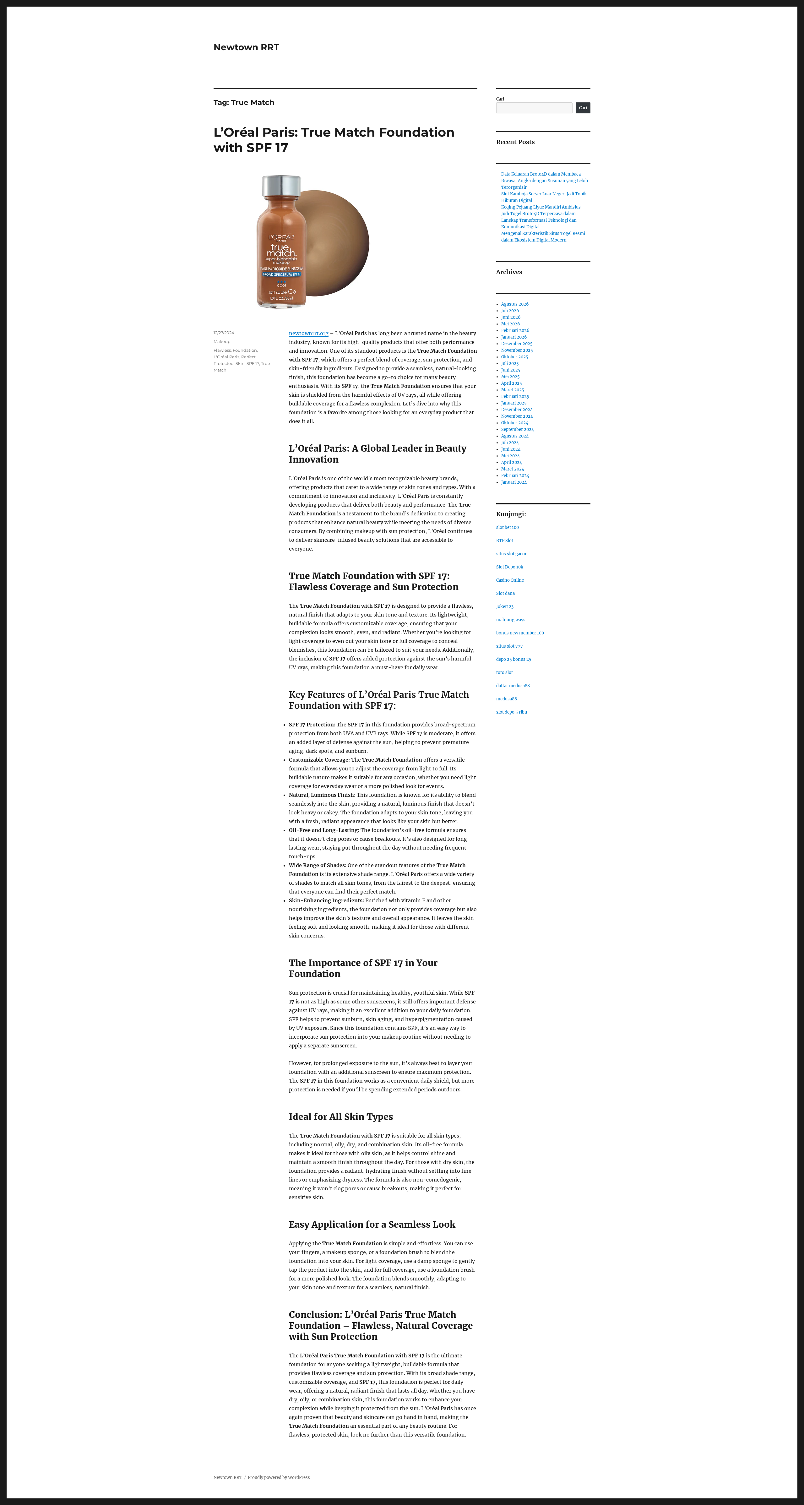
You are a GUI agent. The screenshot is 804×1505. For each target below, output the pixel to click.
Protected (224, 363)
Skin (240, 363)
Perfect (248, 356)
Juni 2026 (511, 317)
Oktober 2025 (514, 357)
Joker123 (504, 606)
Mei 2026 (510, 324)
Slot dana (505, 593)
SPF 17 (253, 363)
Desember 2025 (517, 343)
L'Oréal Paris (226, 356)
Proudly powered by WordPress (279, 1477)
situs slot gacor (511, 554)
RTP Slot (504, 540)
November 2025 (517, 350)
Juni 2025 (510, 370)
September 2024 (517, 429)
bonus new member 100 (520, 633)
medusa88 (506, 699)
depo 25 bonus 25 (513, 659)
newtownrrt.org (309, 333)
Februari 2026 (515, 330)
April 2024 (511, 462)
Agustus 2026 (515, 304)
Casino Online (510, 580)
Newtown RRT (246, 47)
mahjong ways (510, 619)
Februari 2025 (515, 396)
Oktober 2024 (514, 423)
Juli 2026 (510, 310)
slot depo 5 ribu (511, 712)
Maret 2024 (512, 469)
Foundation (245, 350)
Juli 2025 (510, 363)
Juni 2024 (510, 449)
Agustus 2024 (515, 436)
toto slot (504, 672)
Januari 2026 (514, 337)
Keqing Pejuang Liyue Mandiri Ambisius (541, 207)
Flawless (222, 350)
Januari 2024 (514, 482)
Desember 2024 (517, 409)
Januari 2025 (514, 403)
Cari (500, 99)
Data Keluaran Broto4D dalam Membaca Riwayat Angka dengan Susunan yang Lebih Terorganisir (544, 180)
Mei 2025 (510, 376)
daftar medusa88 (513, 685)
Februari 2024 (515, 475)
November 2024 (517, 416)
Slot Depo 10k (509, 567)
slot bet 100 (507, 527)
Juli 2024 (510, 442)
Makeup (222, 341)
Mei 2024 (510, 456)
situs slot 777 (509, 646)
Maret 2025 (512, 390)
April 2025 (511, 383)
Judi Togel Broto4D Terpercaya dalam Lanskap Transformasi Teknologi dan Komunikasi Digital (539, 220)
